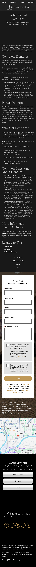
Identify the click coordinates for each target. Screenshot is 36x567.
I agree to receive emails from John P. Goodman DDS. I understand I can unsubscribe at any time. (19, 368)
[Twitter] (17, 525)
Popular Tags (18, 258)
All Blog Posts (8, 246)
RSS (18, 267)
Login (19, 560)
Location (13, 2)
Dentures (4, 141)
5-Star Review (13, 413)
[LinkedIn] (23, 525)
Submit (18, 378)
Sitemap (4, 560)
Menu (4, 2)
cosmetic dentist (22, 136)
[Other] (6, 525)
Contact (31, 2)
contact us (5, 233)
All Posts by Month (18, 261)
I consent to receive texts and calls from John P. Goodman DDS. (19, 351)
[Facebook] (12, 525)
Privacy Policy (20, 356)
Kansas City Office (18, 462)
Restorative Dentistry (10, 252)
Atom (18, 264)
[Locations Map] (18, 436)
